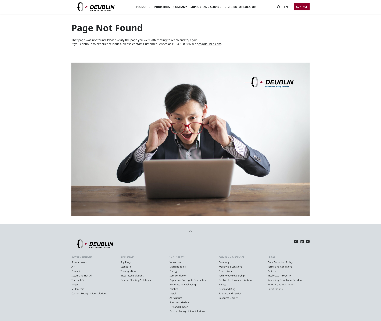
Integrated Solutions (132, 275)
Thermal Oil (78, 280)
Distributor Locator (240, 7)
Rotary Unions (79, 262)
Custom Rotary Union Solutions (89, 293)
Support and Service (205, 7)
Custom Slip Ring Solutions (136, 280)
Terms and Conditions (280, 266)
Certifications (275, 289)
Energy (173, 271)
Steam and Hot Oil (81, 275)
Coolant (75, 271)
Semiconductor (178, 275)
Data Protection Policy (280, 262)
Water (74, 284)
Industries (162, 7)
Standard (126, 266)
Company (180, 7)
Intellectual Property (279, 275)
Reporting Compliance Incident (285, 280)
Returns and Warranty (280, 284)
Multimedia (77, 289)
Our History (225, 271)
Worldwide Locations (230, 266)
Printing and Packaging (183, 284)
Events (222, 284)
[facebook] (296, 244)
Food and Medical (179, 302)
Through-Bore (128, 271)
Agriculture (176, 298)
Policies (272, 271)
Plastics (174, 289)
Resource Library (228, 298)
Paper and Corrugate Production (188, 280)
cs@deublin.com (209, 44)
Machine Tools (178, 266)
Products (143, 7)
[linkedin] (302, 244)
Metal (173, 293)
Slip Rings (126, 262)
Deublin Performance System (235, 280)
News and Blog (227, 289)
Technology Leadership (232, 275)
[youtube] (308, 244)
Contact (301, 6)
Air (73, 266)
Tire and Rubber (179, 307)
